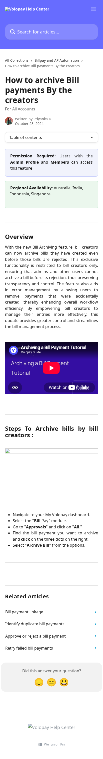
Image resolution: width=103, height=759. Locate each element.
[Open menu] (93, 9)
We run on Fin (54, 744)
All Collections (16, 60)
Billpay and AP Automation (56, 60)
